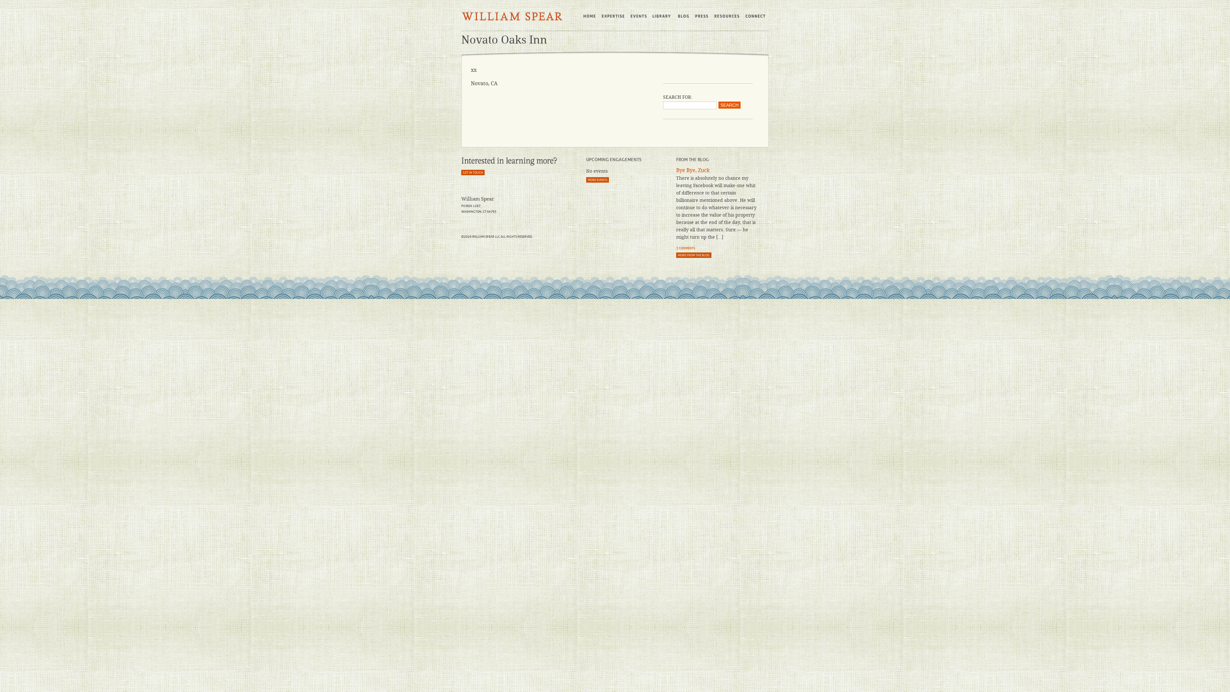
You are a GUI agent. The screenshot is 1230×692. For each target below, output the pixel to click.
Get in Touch (473, 172)
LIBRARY (662, 16)
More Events (597, 180)
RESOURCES (726, 16)
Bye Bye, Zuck (692, 170)
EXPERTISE (613, 16)
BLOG (683, 16)
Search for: (677, 97)
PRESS (701, 16)
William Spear (512, 16)
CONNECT (756, 16)
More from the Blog (694, 255)
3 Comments (685, 248)
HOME (589, 16)
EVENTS (639, 16)
